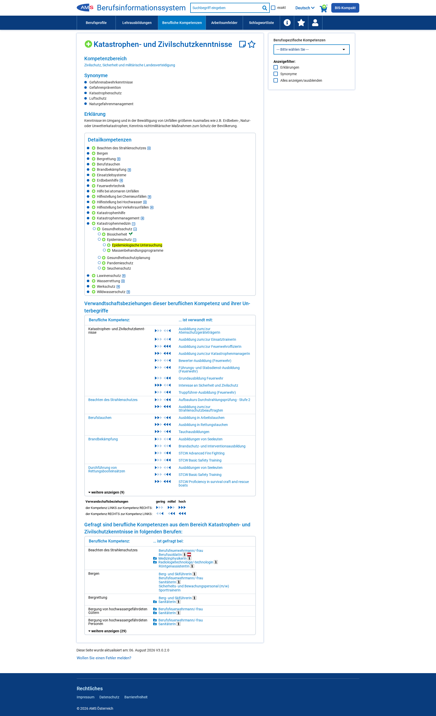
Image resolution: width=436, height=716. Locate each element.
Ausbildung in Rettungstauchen (203, 425)
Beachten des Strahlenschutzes (113, 400)
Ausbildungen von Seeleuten (201, 439)
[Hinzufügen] (89, 42)
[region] (170, 61)
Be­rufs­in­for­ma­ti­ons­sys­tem (141, 8)
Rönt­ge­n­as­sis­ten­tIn (174, 566)
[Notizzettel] (243, 44)
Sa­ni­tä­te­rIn (168, 582)
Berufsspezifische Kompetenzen (299, 40)
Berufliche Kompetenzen (182, 23)
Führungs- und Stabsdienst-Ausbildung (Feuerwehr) (209, 369)
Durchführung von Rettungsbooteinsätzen (106, 469)
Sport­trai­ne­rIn (170, 590)
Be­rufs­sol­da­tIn (171, 554)
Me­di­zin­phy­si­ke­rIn (172, 558)
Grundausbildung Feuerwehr (201, 378)
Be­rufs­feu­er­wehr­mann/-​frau (181, 550)
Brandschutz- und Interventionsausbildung (212, 446)
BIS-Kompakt (345, 8)
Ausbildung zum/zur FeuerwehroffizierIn (210, 347)
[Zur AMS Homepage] (87, 8)
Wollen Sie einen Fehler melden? (104, 658)
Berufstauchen (100, 418)
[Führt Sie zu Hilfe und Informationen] (287, 23)
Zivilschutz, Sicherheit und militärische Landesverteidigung (129, 65)
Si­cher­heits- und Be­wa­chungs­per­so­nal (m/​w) (194, 586)
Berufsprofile (96, 23)
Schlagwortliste (261, 23)
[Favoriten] (252, 44)
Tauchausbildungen (194, 432)
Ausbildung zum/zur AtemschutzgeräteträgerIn (199, 330)
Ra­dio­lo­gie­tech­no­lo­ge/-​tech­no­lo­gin (186, 562)
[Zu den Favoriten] (301, 23)
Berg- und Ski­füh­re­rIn (176, 574)
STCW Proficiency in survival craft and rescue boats (214, 483)
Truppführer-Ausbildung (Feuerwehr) (207, 392)
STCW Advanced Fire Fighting (202, 453)
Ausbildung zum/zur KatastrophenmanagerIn (214, 354)
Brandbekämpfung (103, 439)
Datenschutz (109, 697)
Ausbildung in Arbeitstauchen (202, 418)
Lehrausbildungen (137, 23)
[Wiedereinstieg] (315, 23)
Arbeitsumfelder (224, 23)
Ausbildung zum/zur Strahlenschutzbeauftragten (201, 408)
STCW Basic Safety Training (200, 460)
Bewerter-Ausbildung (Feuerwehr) (205, 361)
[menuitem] (96, 23)
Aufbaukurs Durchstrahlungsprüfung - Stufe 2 (214, 400)
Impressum (85, 697)
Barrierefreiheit (136, 697)
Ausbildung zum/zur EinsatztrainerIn (207, 339)
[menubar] (218, 23)
